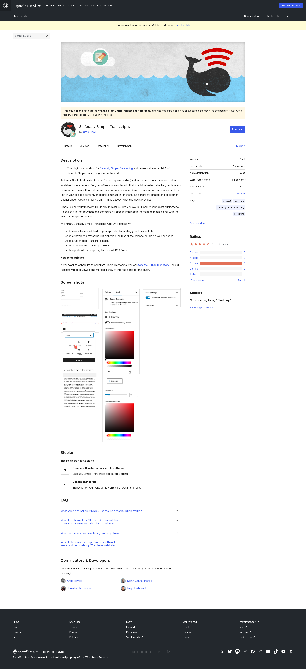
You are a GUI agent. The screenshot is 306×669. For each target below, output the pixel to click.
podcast (227, 201)
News (16, 627)
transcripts (239, 214)
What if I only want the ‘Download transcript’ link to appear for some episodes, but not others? (89, 522)
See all (241, 280)
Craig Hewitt (90, 132)
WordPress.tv (134, 637)
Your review (197, 280)
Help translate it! (184, 25)
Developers (132, 632)
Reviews (84, 146)
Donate (188, 632)
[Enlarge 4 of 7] (94, 331)
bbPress (245, 632)
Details (68, 146)
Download (237, 129)
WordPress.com (249, 622)
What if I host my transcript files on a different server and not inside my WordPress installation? (89, 544)
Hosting (17, 632)
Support (240, 146)
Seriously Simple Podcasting (116, 168)
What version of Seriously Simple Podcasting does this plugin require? (101, 511)
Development (125, 146)
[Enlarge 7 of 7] (176, 292)
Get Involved (190, 622)
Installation (103, 146)
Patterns (73, 637)
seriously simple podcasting (230, 207)
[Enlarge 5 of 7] (94, 372)
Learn (129, 622)
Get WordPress (291, 5)
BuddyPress (247, 637)
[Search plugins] (46, 36)
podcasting (238, 201)
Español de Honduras (53, 651)
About (16, 622)
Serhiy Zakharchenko (139, 580)
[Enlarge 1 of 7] (94, 292)
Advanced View (199, 223)
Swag (187, 637)
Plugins (73, 632)
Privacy (17, 637)
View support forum (201, 307)
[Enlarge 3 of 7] (94, 325)
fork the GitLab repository (153, 265)
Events (186, 627)
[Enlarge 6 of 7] (135, 292)
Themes (73, 627)
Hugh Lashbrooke (137, 588)
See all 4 (241, 193)
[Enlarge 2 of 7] (94, 316)
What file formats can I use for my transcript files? (90, 533)
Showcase (74, 622)
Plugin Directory (21, 16)
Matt (243, 627)
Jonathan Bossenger (79, 588)
